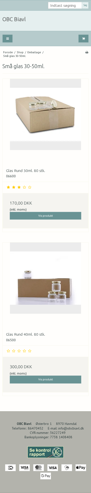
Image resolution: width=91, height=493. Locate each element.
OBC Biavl (14, 19)
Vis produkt (45, 215)
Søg (85, 5)
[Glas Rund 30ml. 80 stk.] (45, 122)
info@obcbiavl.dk (71, 428)
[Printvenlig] (87, 52)
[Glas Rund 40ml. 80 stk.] (45, 285)
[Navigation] (7, 39)
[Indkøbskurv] (83, 39)
